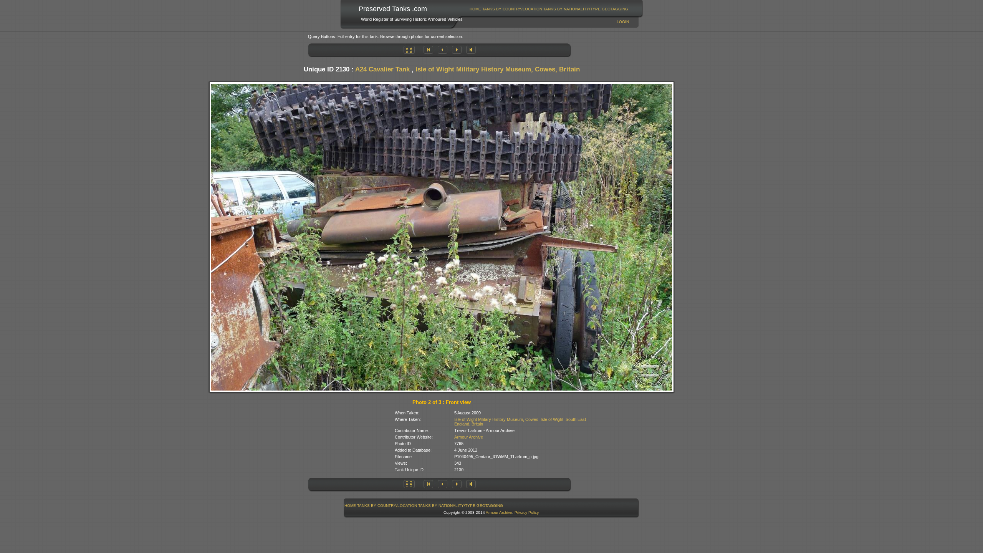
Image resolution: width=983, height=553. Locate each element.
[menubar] (549, 9)
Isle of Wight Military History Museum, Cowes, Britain (497, 69)
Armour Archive (468, 437)
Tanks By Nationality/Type (572, 9)
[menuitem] (475, 9)
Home (475, 9)
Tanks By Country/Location (512, 9)
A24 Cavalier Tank (382, 69)
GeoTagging (615, 9)
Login (623, 22)
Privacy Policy (526, 512)
